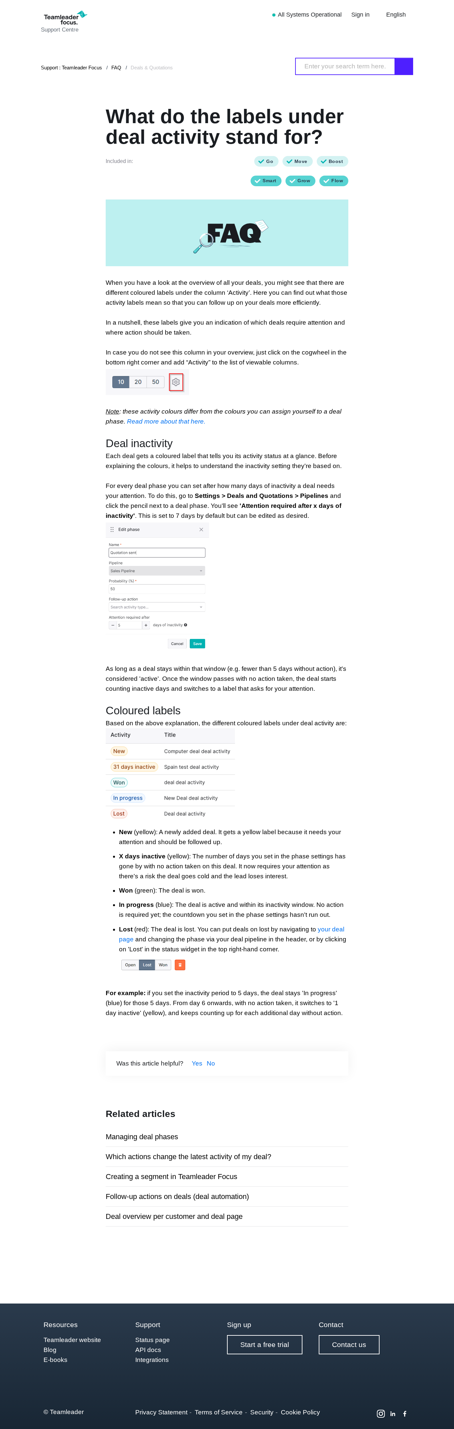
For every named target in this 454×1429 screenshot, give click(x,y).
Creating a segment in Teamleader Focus (171, 1176)
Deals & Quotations (152, 67)
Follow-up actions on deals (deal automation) (177, 1196)
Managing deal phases (142, 1137)
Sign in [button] (361, 14)
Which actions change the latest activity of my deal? (188, 1156)
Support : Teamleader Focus (71, 67)
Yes (197, 1063)
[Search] (404, 66)
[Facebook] (405, 1414)
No (211, 1063)
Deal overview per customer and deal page (174, 1216)
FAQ (116, 67)
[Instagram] (381, 1414)
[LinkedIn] (393, 1414)
